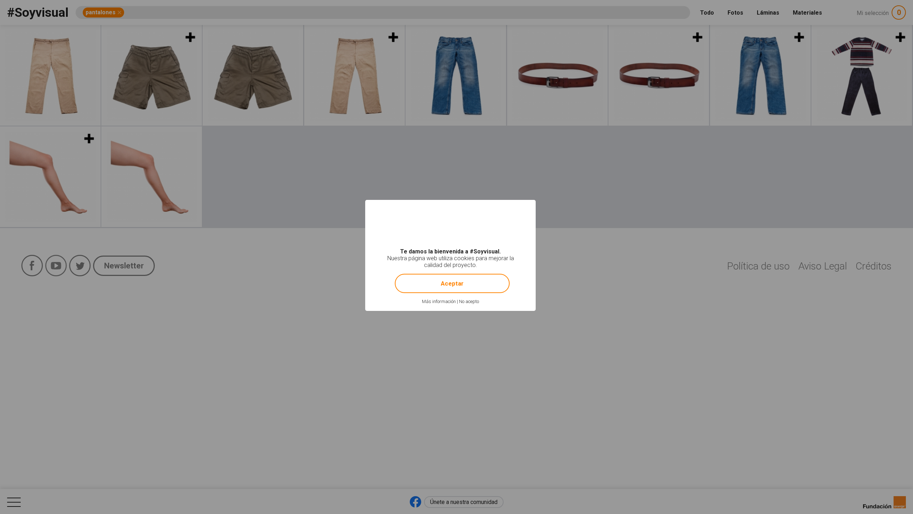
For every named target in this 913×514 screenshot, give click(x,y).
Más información (439, 301)
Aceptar (452, 283)
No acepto (469, 301)
